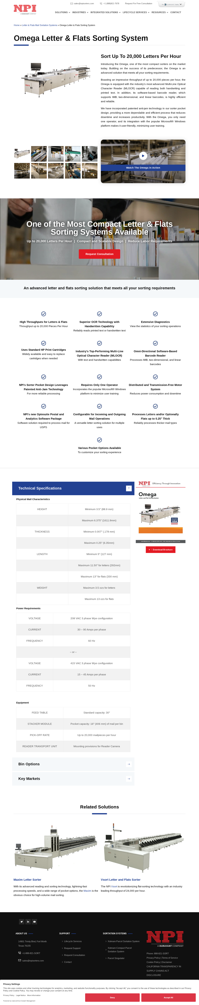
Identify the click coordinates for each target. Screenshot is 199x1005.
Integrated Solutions (104, 12)
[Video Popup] (143, 156)
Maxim (87, 890)
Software (44, 418)
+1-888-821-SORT (31, 953)
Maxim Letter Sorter (27, 879)
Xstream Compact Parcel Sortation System (120, 950)
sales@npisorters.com (84, 3)
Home (17, 25)
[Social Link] (21, 921)
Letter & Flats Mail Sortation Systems (39, 25)
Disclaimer (167, 962)
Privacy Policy (153, 958)
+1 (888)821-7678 (111, 3)
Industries (79, 12)
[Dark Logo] (25, 9)
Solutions (61, 12)
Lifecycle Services (135, 12)
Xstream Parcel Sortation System (123, 941)
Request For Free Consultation (138, 3)
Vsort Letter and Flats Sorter (121, 879)
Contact (175, 12)
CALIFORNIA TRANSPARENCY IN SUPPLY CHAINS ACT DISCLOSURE (164, 970)
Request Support (72, 948)
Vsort (114, 886)
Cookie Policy (153, 962)
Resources (159, 12)
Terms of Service (170, 958)
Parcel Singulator (116, 958)
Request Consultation (74, 955)
